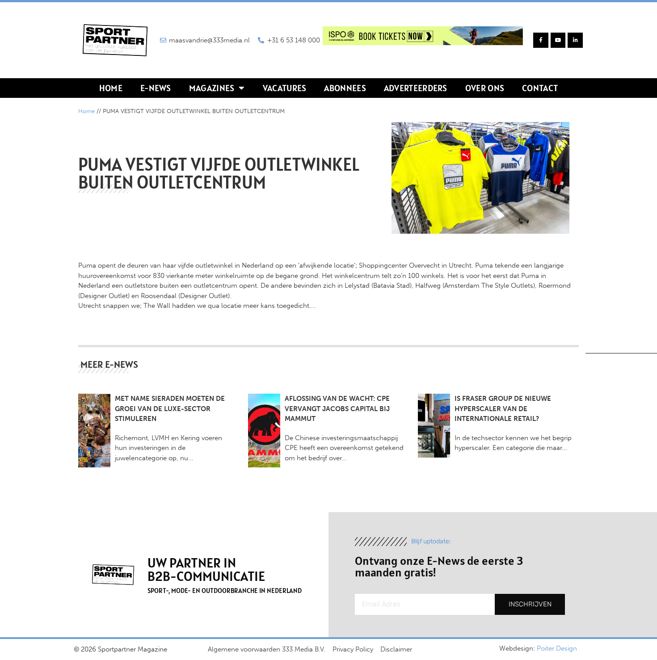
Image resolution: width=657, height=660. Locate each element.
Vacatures (285, 88)
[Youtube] (558, 40)
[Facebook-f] (540, 40)
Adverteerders (415, 88)
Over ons (484, 88)
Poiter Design (557, 648)
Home (110, 88)
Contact (540, 88)
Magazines (212, 88)
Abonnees (345, 88)
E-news (155, 88)
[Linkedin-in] (575, 40)
